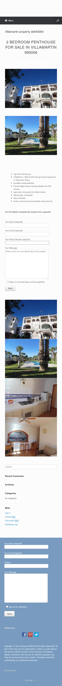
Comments (12, 520)
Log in (7, 512)
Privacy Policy (10, 670)
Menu (11, 20)
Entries (10, 516)
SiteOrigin (29, 680)
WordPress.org (11, 524)
